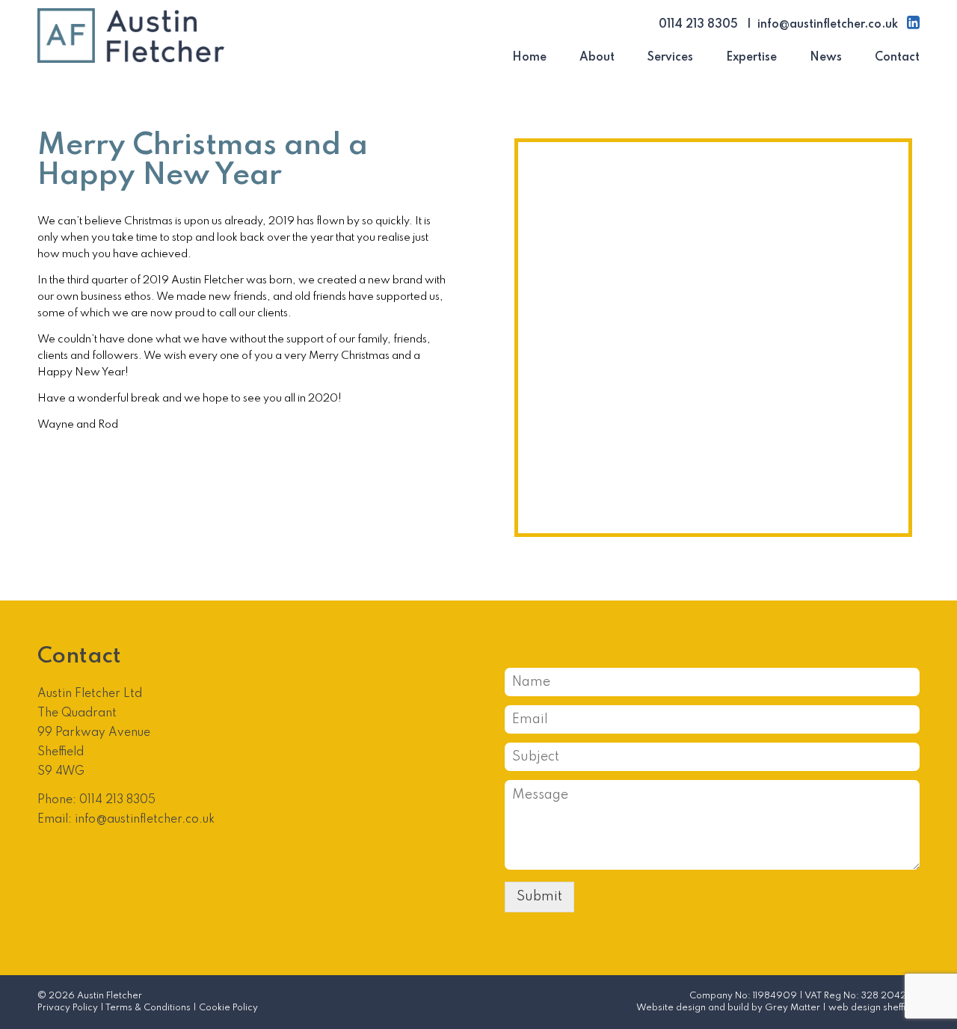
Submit (539, 896)
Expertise (751, 58)
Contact (897, 58)
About (597, 58)
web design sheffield (874, 1008)
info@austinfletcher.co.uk (827, 25)
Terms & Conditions (148, 1008)
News (826, 58)
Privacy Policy (67, 1008)
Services (670, 58)
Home (529, 58)
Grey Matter (792, 1008)
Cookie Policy (228, 1008)
